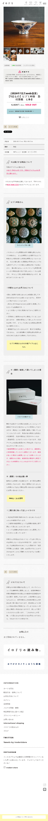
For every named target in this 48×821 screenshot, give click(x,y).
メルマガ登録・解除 (11, 708)
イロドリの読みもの (11, 727)
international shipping (14, 723)
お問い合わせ (9, 719)
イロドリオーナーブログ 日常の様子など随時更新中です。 (15, 661)
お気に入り (25, 117)
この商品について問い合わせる (23, 817)
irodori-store (12, 767)
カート (40, 4)
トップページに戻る (29, 65)
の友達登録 (16, 65)
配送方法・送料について (13, 692)
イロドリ (7, 3)
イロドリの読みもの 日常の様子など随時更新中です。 (15, 647)
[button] (14, 27)
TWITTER (9, 738)
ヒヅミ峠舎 (13, 127)
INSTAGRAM (10, 752)
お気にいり (36, 4)
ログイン (26, 4)
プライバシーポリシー (12, 715)
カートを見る (9, 688)
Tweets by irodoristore (15, 742)
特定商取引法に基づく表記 (14, 712)
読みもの (30, 4)
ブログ (6, 731)
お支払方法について (11, 696)
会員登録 (7, 65)
